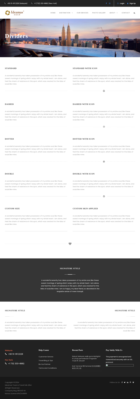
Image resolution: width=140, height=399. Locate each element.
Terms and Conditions (48, 368)
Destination (64, 13)
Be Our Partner (44, 364)
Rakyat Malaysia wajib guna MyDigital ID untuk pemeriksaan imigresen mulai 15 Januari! (86, 358)
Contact (126, 13)
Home (53, 13)
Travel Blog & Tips (46, 360)
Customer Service (46, 356)
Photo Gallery (99, 13)
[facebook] (106, 3)
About (112, 13)
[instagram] (109, 3)
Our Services (82, 13)
